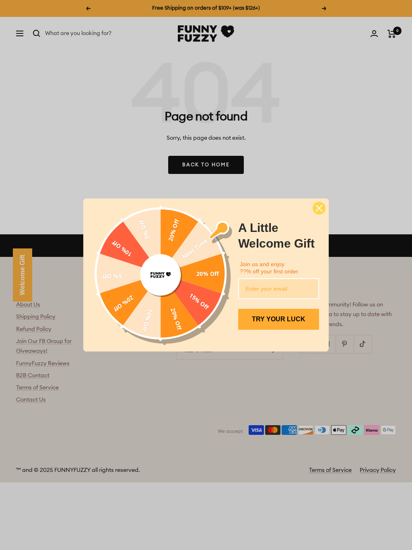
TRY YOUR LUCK (278, 319)
